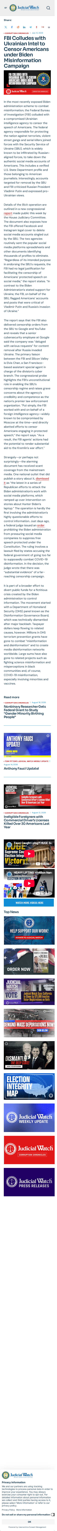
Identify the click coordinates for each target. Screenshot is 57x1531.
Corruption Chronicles (17, 33)
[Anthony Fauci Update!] (27, 745)
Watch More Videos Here (29, 902)
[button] (6, 8)
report (8, 213)
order (40, 525)
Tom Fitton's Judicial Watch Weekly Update (26, 761)
